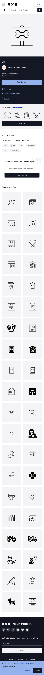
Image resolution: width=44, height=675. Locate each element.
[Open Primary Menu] (3, 4)
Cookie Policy (25, 664)
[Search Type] (5, 10)
